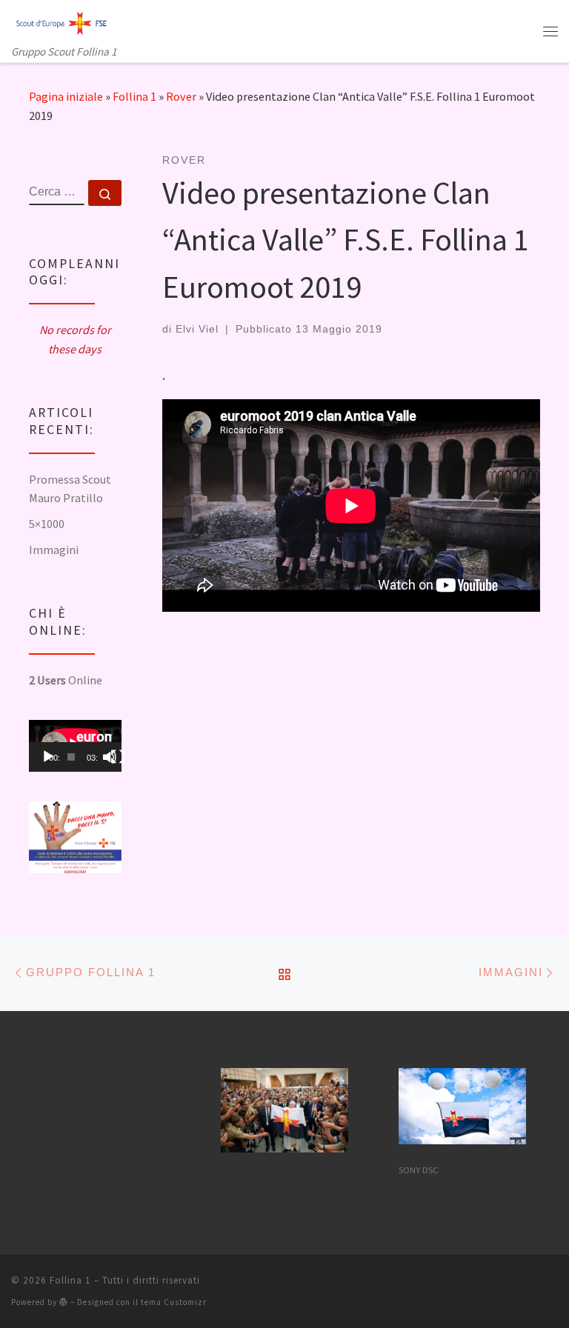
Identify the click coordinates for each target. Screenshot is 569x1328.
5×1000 (46, 523)
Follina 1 (134, 96)
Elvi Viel (197, 329)
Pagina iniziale (66, 96)
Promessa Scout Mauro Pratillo (70, 488)
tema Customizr (174, 1302)
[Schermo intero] (117, 757)
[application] (75, 746)
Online (65, 680)
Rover (181, 96)
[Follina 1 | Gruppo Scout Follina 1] (61, 21)
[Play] (48, 757)
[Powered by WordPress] (63, 1302)
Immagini (54, 549)
